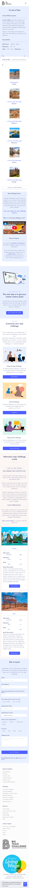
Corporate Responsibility (9, 782)
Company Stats (6, 776)
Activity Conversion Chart (9, 811)
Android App (6, 815)
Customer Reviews (7, 778)
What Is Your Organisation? (8, 719)
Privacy (4, 834)
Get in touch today (7, 521)
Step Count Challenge (8, 797)
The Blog (5, 774)
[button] (26, 3)
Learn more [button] (5, 885)
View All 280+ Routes (14, 468)
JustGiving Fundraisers (8, 817)
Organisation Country (7, 712)
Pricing (4, 830)
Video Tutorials (6, 828)
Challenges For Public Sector (10, 793)
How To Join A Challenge (9, 826)
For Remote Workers (8, 799)
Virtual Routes (6, 809)
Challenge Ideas (7, 801)
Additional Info (5, 735)
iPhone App (6, 813)
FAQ (4, 819)
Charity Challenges (7, 791)
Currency (3, 728)
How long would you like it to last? (10, 699)
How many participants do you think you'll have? (12, 692)
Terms (4, 832)
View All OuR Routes (14, 187)
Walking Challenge (7, 795)
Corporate (14, 376)
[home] (6, 3)
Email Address (5, 684)
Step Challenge (6, 771)
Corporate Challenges (8, 789)
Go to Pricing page (14, 312)
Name (3, 677)
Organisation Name (6, 706)
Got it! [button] (25, 884)
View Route (14, 586)
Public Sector (14, 448)
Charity (14, 412)
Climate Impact (6, 780)
